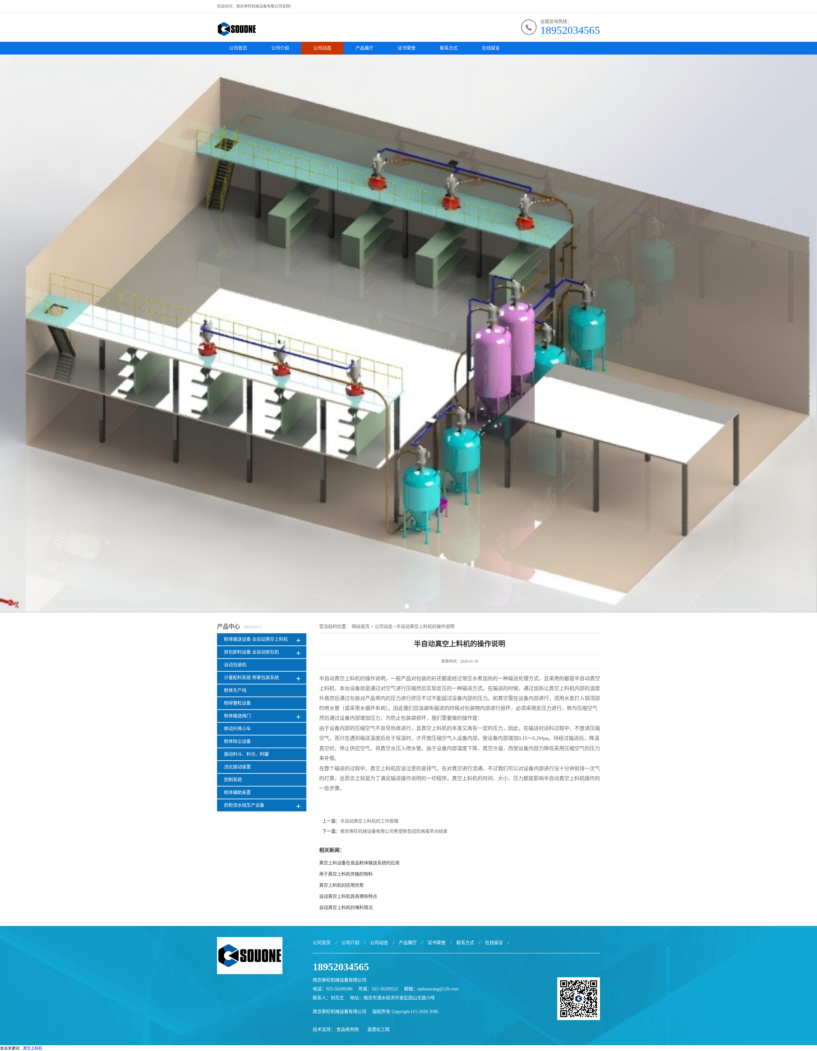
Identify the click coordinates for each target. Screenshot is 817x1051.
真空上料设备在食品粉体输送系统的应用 (359, 863)
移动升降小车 (237, 728)
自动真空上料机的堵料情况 (346, 907)
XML (434, 1011)
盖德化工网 (378, 1029)
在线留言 (491, 48)
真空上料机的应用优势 (341, 885)
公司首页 (238, 48)
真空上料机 (32, 1048)
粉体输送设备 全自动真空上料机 (256, 639)
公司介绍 (280, 48)
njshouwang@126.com (438, 989)
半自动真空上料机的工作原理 (369, 821)
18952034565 (570, 30)
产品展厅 (364, 48)
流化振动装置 (237, 766)
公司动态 (322, 48)
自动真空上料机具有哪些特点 (348, 896)
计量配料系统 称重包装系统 (251, 677)
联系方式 (449, 48)
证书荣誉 (407, 48)
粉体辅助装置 (237, 792)
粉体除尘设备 (237, 741)
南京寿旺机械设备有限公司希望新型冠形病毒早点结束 (393, 831)
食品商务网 (347, 1029)
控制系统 (233, 779)
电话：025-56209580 (332, 989)
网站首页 (361, 626)
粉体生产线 (235, 690)
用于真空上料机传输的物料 (346, 874)
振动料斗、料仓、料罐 (246, 754)
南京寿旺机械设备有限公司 (339, 1011)
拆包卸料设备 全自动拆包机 (251, 652)
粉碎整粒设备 (237, 703)
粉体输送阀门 (237, 715)
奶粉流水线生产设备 (244, 805)
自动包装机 (235, 664)
